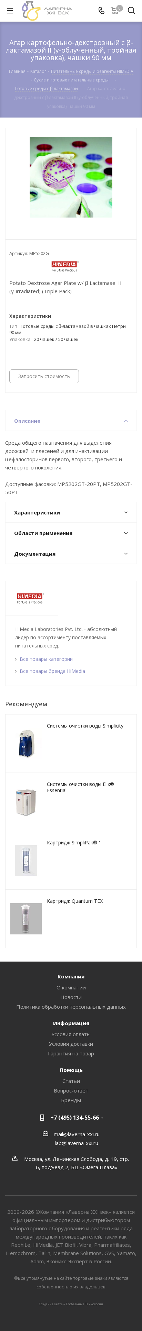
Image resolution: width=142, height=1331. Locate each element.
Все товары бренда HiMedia (52, 671)
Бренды (71, 1100)
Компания (71, 976)
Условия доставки (71, 1043)
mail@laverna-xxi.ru (77, 1134)
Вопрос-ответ (71, 1090)
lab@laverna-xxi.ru (76, 1143)
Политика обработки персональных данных (71, 1006)
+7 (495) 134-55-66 (74, 1117)
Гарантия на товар (71, 1053)
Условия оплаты (71, 1034)
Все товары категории (46, 659)
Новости (71, 997)
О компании (71, 987)
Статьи (71, 1080)
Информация (71, 1023)
